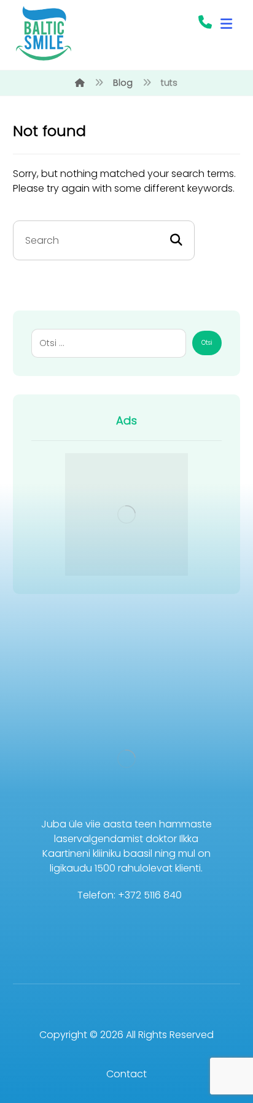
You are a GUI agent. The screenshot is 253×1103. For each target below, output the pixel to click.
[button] (226, 24)
